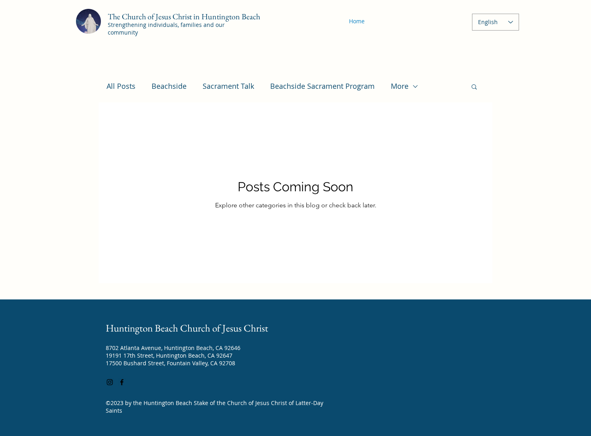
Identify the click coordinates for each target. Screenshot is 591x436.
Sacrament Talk (228, 86)
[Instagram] (110, 382)
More (399, 86)
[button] (474, 87)
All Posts (121, 86)
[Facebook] (122, 382)
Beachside (169, 86)
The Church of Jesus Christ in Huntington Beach (184, 16)
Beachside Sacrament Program (322, 86)
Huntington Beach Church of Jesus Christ (187, 327)
